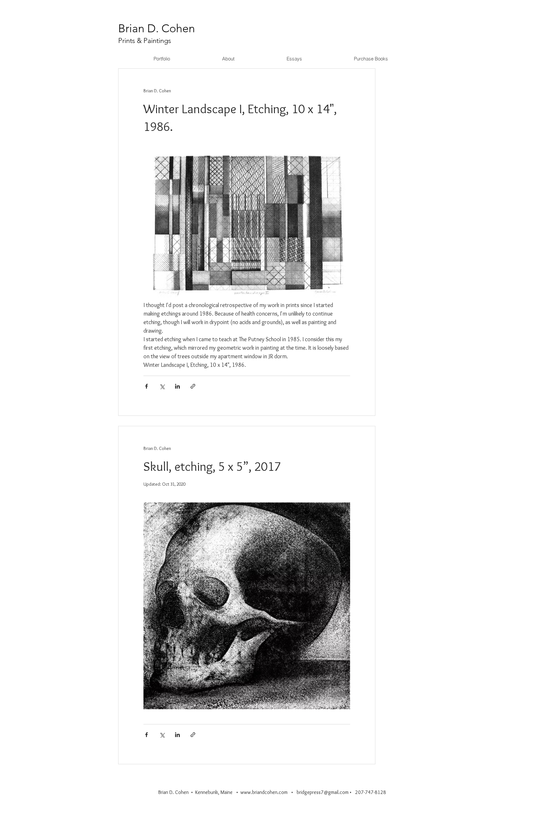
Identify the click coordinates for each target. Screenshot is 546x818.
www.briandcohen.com (264, 792)
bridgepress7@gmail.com (323, 792)
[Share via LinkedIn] (177, 386)
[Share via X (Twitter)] (162, 386)
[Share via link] (193, 386)
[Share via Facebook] (146, 386)
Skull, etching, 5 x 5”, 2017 (212, 466)
